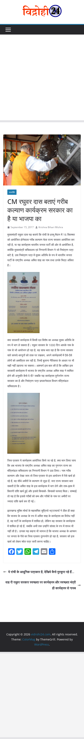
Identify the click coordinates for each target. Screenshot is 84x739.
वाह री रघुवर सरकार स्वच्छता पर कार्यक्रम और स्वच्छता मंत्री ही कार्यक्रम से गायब (41, 585)
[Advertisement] (42, 78)
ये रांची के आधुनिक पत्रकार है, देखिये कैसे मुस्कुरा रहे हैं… (41, 572)
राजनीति (12, 192)
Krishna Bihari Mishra (51, 227)
